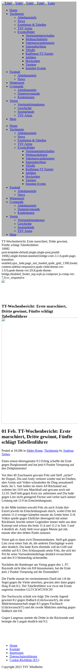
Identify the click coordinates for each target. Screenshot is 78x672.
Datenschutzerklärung (23, 656)
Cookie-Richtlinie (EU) (24, 660)
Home (13, 645)
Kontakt (15, 649)
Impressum (16, 652)
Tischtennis (51, 450)
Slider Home (35, 450)
